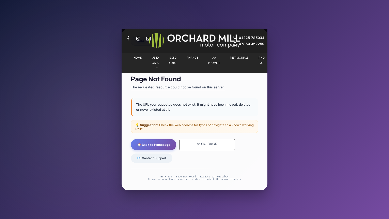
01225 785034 (251, 37)
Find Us (262, 60)
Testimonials (239, 57)
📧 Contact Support (151, 158)
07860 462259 (251, 43)
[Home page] (194, 40)
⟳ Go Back (207, 144)
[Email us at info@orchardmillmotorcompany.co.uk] (148, 38)
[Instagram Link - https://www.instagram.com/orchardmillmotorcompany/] (138, 38)
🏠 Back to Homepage (153, 145)
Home (138, 57)
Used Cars (155, 60)
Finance (192, 57)
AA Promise (214, 60)
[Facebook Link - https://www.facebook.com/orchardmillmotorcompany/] (128, 38)
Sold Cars (172, 60)
